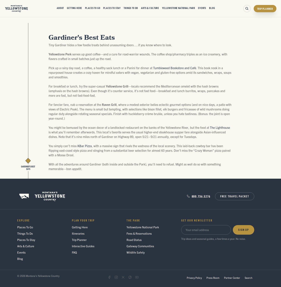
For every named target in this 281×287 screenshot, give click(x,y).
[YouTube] (137, 277)
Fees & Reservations (139, 233)
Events (202, 8)
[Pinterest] (130, 277)
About (60, 8)
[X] (123, 277)
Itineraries (78, 233)
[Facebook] (109, 277)
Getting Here (74, 8)
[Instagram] (116, 277)
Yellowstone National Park (178, 8)
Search (248, 277)
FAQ (74, 252)
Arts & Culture (150, 8)
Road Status (134, 240)
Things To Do (131, 8)
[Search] (247, 8)
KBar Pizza (84, 146)
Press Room (212, 277)
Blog (212, 8)
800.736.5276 (201, 196)
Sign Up (243, 230)
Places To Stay (112, 8)
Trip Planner (265, 8)
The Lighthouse (220, 127)
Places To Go (92, 8)
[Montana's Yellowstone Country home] (16, 9)
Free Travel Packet (234, 196)
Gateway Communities (140, 246)
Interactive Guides (83, 246)
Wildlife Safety (136, 252)
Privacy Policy (194, 277)
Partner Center (232, 277)
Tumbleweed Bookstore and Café (174, 68)
